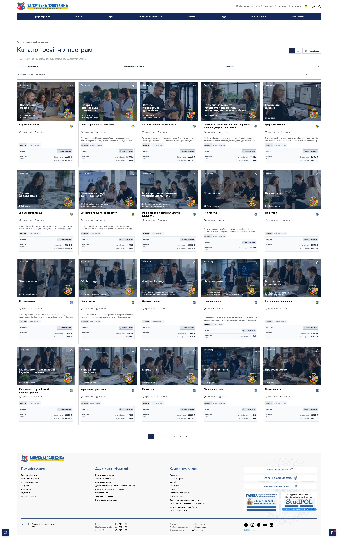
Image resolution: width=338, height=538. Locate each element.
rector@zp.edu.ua (197, 524)
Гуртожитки (174, 475)
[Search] (319, 6)
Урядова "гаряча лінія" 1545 (180, 510)
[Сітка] (292, 50)
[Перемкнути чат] (5, 532)
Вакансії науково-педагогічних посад (184, 500)
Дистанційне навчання (104, 479)
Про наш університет (29, 475)
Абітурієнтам (26, 489)
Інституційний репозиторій (106, 500)
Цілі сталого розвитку (30, 482)
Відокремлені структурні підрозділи (109, 489)
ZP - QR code (174, 486)
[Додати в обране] (71, 86)
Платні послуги (176, 496)
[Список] (298, 50)
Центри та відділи (28, 496)
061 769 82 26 (121, 527)
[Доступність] (313, 6)
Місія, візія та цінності (30, 479)
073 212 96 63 (121, 524)
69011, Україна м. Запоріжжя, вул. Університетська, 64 (40, 525)
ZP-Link (172, 489)
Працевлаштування (103, 482)
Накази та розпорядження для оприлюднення (188, 503)
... (168, 436)
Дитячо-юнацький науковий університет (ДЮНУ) (115, 486)
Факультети (25, 486)
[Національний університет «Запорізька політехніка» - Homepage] (42, 459)
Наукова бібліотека (102, 493)
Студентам (25, 493)
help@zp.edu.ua (196, 530)
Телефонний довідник (104, 496)
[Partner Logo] (247, 530)
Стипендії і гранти (177, 479)
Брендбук (173, 482)
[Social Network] (246, 525)
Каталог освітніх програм (105, 475)
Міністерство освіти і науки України (184, 507)
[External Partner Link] (261, 502)
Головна (20, 42)
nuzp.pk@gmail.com (197, 527)
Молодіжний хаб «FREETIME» (181, 493)
